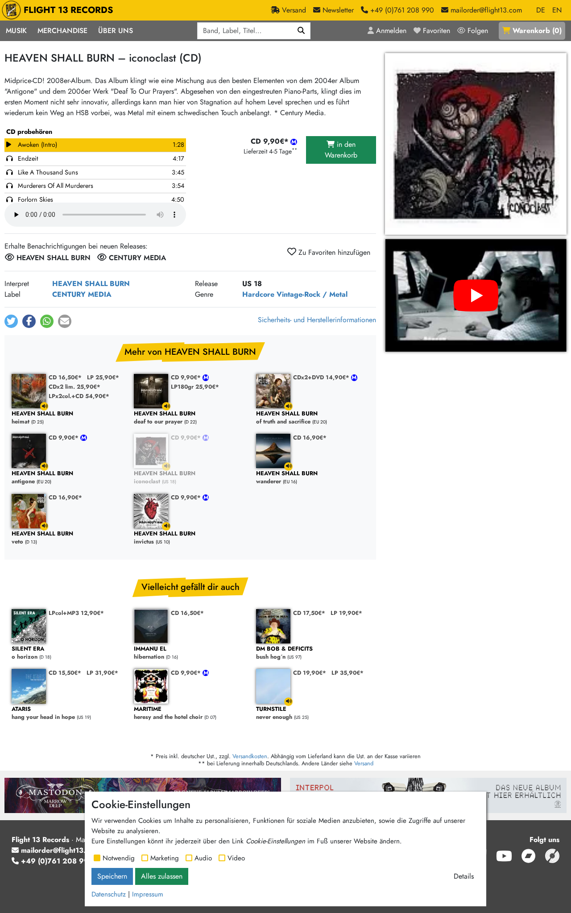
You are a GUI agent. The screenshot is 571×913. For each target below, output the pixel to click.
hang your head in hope (43, 713)
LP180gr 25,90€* (195, 386)
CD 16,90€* (310, 437)
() (537, 30)
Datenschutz (108, 894)
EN (557, 10)
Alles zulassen (161, 876)
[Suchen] (301, 30)
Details (464, 876)
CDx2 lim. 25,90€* (74, 386)
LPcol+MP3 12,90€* (76, 613)
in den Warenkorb (341, 149)
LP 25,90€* (103, 377)
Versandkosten (249, 756)
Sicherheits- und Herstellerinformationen (317, 320)
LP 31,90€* (102, 672)
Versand (363, 763)
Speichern (112, 876)
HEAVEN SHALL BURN (91, 283)
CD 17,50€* (309, 613)
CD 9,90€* (187, 377)
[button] (11, 321)
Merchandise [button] (62, 30)
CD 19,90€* (309, 672)
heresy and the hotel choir (168, 713)
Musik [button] (16, 30)
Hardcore (258, 294)
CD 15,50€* (65, 672)
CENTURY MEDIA (82, 294)
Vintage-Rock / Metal (312, 294)
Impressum (147, 894)
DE (540, 10)
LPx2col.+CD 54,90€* (79, 396)
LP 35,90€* (347, 672)
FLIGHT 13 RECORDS (68, 10)
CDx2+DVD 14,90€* (322, 377)
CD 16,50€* (65, 377)
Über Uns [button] (115, 30)
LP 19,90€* (346, 613)
